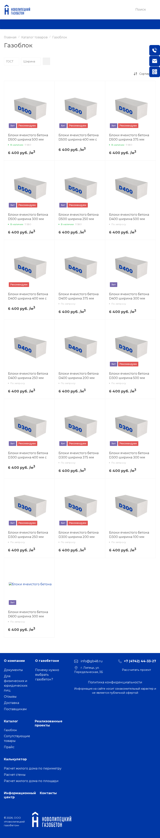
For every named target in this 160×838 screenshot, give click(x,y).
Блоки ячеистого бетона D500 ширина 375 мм (129, 137)
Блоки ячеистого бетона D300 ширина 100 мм (129, 535)
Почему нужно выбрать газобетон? (47, 674)
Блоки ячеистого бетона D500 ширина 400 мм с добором (79, 139)
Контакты (48, 793)
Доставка (11, 703)
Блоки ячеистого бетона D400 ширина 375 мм (79, 296)
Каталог (11, 721)
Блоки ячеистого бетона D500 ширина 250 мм (79, 217)
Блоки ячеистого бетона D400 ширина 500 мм (129, 217)
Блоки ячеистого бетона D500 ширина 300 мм (28, 217)
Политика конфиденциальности (115, 682)
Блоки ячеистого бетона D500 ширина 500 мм (28, 137)
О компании (14, 661)
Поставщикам (15, 709)
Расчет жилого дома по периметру (32, 768)
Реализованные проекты (48, 723)
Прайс (9, 747)
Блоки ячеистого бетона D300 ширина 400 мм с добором (28, 457)
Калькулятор (15, 759)
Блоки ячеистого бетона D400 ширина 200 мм (79, 376)
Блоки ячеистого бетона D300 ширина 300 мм (129, 455)
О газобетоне (47, 661)
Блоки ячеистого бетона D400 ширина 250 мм (28, 376)
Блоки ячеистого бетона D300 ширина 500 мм (129, 376)
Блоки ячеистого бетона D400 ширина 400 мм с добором (28, 298)
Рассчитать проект (136, 670)
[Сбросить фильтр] (46, 61)
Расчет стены (15, 775)
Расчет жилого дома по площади (31, 781)
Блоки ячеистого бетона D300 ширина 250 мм (28, 535)
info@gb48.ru (92, 661)
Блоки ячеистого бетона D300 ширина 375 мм (79, 455)
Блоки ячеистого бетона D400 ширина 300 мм (129, 296)
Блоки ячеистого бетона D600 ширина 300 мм (28, 614)
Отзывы (10, 696)
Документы (13, 670)
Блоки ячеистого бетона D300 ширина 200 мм (79, 535)
